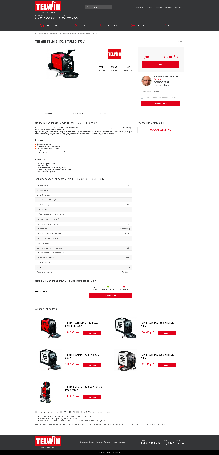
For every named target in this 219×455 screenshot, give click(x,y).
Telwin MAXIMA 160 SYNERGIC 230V (157, 324)
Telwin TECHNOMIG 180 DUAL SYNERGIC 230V (81, 324)
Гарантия (168, 7)
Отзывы (82, 25)
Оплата (149, 7)
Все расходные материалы (160, 130)
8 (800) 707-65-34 (68, 18)
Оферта (114, 442)
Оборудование (53, 25)
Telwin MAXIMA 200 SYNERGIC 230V (157, 356)
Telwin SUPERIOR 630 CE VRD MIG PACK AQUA (84, 388)
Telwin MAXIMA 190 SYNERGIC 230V (82, 356)
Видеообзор (142, 25)
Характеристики (76, 114)
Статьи (171, 25)
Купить (161, 64)
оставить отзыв (110, 295)
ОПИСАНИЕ (48, 114)
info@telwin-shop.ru (161, 85)
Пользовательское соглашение (109, 452)
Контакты (178, 7)
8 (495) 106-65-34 (45, 18)
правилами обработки (156, 97)
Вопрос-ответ (112, 25)
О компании (139, 7)
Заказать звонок (161, 103)
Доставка (158, 7)
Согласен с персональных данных (160, 97)
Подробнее (92, 333)
